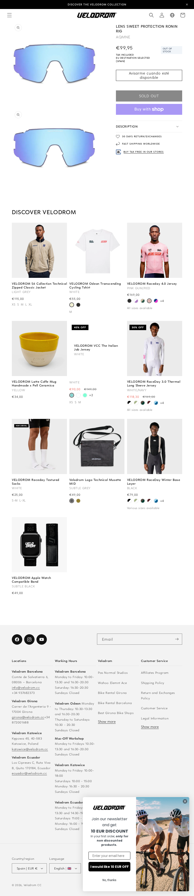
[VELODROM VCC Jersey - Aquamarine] (85, 396)
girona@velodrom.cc (28, 717)
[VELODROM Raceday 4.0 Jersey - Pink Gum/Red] (149, 301)
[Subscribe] (177, 639)
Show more (107, 721)
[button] (9, 15)
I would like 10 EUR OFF (109, 866)
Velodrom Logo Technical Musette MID (95, 481)
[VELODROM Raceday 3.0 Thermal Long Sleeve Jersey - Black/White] (129, 403)
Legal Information (154, 718)
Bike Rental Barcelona (115, 703)
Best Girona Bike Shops (115, 713)
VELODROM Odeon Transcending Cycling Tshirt (95, 285)
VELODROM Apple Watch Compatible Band (31, 579)
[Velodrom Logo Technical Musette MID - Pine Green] (78, 501)
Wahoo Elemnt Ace (112, 683)
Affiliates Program (155, 672)
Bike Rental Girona (112, 693)
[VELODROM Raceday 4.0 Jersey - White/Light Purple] (136, 301)
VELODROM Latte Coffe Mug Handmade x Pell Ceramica (34, 383)
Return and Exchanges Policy (158, 695)
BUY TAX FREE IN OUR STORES (143, 151)
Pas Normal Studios (113, 672)
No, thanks (109, 880)
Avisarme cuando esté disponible (149, 75)
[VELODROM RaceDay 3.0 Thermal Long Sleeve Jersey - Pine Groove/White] (142, 403)
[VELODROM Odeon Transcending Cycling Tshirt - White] (71, 305)
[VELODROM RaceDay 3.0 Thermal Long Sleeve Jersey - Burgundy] (149, 403)
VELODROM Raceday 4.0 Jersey (152, 283)
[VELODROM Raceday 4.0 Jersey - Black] (129, 301)
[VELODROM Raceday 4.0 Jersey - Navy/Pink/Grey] (156, 301)
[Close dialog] (185, 801)
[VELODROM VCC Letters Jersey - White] (78, 396)
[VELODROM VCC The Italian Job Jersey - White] (71, 396)
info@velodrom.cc (26, 687)
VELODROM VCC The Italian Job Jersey (96, 347)
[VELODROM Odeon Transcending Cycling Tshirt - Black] (78, 305)
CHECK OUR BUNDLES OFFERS (97, 4)
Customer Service (154, 708)
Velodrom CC (33, 885)
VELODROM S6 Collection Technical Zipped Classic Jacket (39, 285)
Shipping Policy (152, 683)
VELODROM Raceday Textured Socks (35, 481)
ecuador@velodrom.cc (29, 773)
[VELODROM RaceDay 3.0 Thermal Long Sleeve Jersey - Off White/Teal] (136, 403)
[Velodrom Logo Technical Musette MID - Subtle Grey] (71, 501)
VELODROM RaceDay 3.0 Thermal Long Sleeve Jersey (154, 383)
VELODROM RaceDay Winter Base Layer (153, 481)
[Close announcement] (186, 4)
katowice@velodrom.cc (30, 749)
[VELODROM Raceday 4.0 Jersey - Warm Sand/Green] (142, 301)
